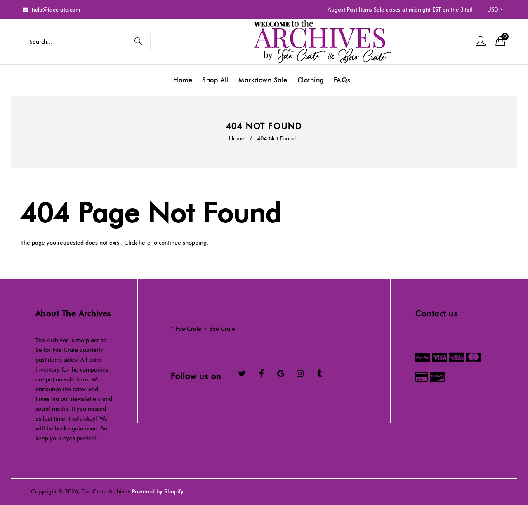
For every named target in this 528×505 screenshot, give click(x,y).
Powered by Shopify (158, 491)
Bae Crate (222, 328)
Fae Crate (188, 328)
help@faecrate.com (56, 9)
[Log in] (481, 42)
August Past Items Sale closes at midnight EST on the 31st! (400, 9)
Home (237, 138)
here (145, 242)
